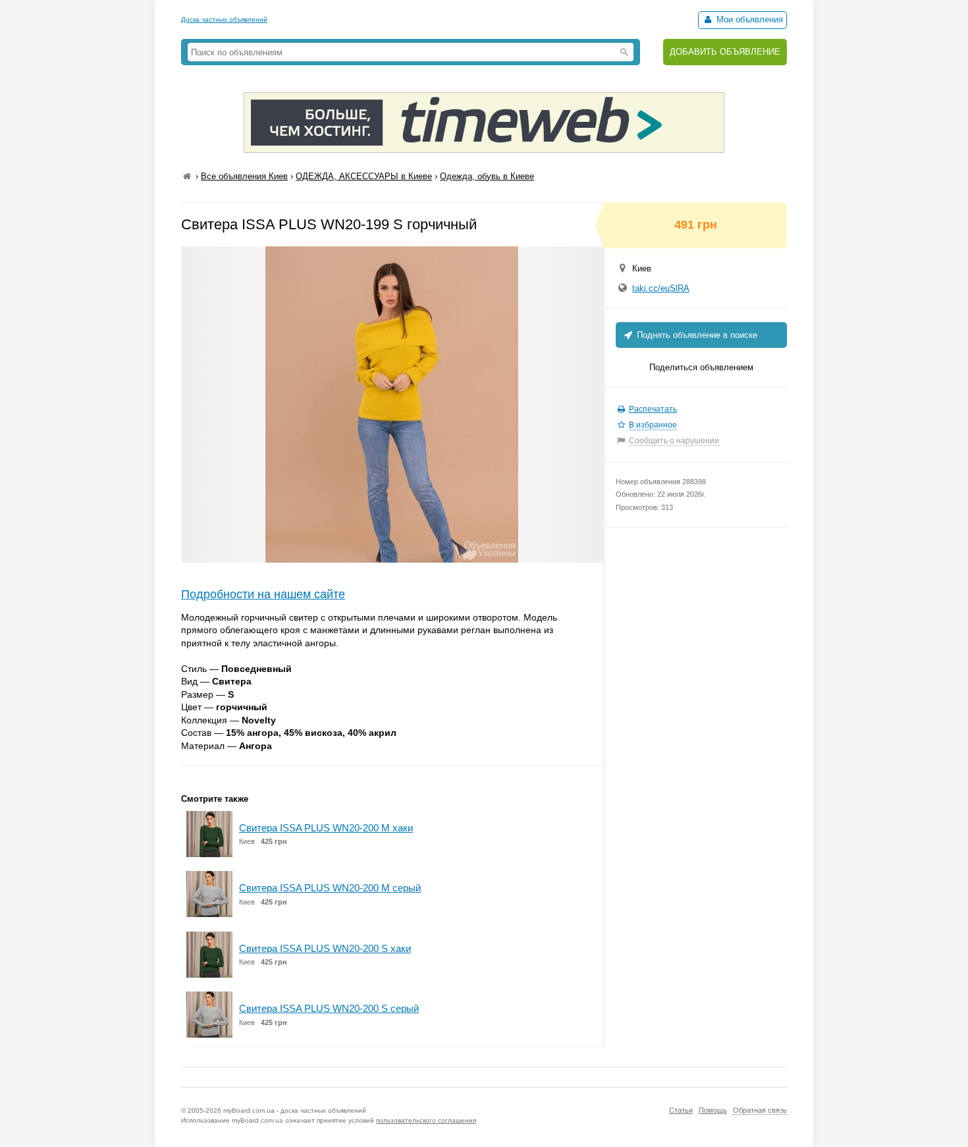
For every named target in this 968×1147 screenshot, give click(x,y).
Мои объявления (748, 19)
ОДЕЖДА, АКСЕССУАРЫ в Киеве (364, 176)
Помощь (713, 1110)
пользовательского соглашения (426, 1120)
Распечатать (653, 409)
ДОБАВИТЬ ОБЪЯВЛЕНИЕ (725, 52)
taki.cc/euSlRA (660, 288)
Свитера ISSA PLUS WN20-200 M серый (330, 887)
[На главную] (187, 176)
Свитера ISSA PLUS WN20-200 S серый (329, 1008)
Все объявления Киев (244, 176)
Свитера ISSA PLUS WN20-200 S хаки (325, 948)
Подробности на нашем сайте (263, 594)
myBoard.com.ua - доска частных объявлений (294, 1110)
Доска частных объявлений (224, 19)
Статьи (681, 1110)
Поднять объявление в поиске (695, 335)
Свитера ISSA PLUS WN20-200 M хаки (326, 827)
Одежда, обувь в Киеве (487, 176)
